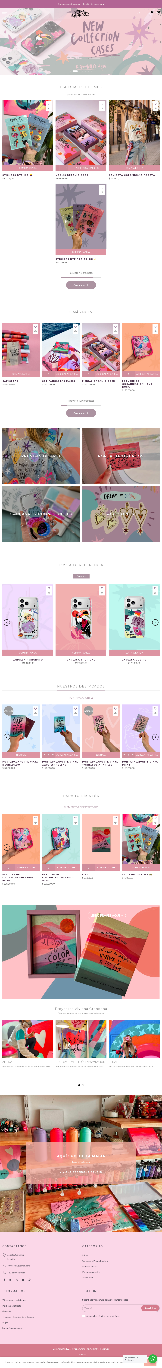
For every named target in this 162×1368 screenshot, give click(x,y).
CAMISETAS (10, 381)
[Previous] (7, 622)
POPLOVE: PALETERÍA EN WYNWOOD (80, 1062)
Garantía (6, 1311)
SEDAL (113, 1062)
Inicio (85, 1255)
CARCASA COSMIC (134, 659)
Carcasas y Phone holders (95, 1260)
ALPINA (7, 1062)
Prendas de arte (90, 1266)
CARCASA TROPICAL (81, 659)
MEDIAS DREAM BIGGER (72, 175)
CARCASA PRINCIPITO (27, 659)
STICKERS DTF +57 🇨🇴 (17, 175)
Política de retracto (11, 1305)
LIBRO (86, 874)
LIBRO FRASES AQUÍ (105, 915)
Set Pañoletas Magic (58, 381)
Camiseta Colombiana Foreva (132, 175)
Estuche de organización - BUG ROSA (137, 384)
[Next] (155, 622)
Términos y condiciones (14, 1300)
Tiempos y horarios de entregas (18, 1316)
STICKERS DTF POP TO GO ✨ (76, 259)
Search (82, 1354)
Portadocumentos (91, 1272)
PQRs (5, 1322)
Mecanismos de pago (12, 1328)
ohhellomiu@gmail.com (18, 1265)
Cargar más (79, 285)
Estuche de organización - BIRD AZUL (58, 877)
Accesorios (87, 1277)
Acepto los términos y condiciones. (103, 1316)
